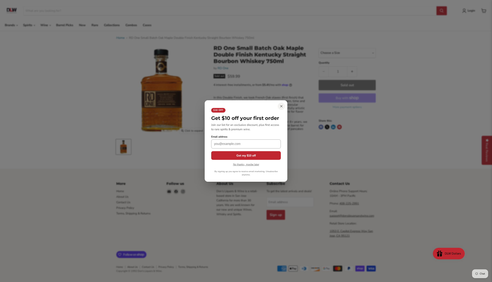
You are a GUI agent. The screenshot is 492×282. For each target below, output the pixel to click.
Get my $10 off (246, 155)
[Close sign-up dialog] (281, 106)
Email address (219, 136)
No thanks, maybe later (246, 164)
